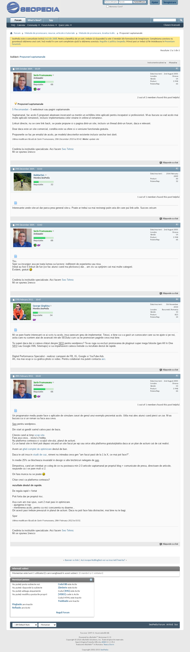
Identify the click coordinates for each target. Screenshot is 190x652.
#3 (177, 225)
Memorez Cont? (116, 7)
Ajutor (155, 2)
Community (32, 25)
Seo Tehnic (68, 149)
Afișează (172, 63)
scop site (39, 435)
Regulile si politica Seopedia (112, 42)
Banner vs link (72, 560)
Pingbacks (17, 604)
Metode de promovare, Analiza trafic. (97, 33)
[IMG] (67, 591)
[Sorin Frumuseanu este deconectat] (22, 82)
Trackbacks (63, 601)
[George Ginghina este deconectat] (22, 311)
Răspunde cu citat (170, 163)
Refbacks (16, 608)
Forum (18, 20)
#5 (177, 376)
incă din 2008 (51, 39)
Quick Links (64, 25)
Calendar (21, 25)
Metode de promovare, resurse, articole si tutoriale (50, 33)
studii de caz (40, 454)
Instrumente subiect (156, 63)
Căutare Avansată (172, 25)
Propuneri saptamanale (32, 57)
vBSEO (104, 642)
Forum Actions (48, 25)
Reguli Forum (63, 612)
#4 (177, 299)
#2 (177, 169)
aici (103, 359)
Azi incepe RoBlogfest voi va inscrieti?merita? (103, 560)
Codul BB (62, 584)
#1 (177, 69)
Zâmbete (62, 588)
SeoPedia (104, 650)
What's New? (34, 20)
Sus (176, 624)
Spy (51, 20)
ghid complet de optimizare (37, 449)
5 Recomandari (20, 109)
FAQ (13, 25)
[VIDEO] (62, 594)
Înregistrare (170, 2)
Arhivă (169, 624)
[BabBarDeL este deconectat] (22, 182)
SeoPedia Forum (157, 624)
